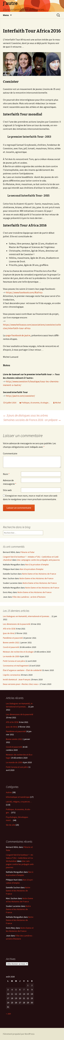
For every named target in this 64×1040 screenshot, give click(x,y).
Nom (6, 474)
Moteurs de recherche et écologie (18, 651)
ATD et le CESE (9, 628)
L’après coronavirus (11, 675)
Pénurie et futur (28, 552)
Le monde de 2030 (11, 656)
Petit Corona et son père (14, 661)
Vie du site (10, 825)
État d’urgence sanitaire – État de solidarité (22, 670)
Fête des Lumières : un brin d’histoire (29, 597)
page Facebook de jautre (18, 335)
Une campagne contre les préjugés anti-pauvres (38, 560)
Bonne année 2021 (11, 642)
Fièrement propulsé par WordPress (19, 1034)
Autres (9, 792)
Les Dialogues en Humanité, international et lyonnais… (27, 616)
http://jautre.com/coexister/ (20, 395)
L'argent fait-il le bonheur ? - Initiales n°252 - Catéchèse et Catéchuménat (19, 857)
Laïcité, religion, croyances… (19, 801)
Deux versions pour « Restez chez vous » (21, 684)
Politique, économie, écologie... (36, 402)
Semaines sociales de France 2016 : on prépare (32, 420)
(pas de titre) (9, 633)
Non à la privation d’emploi (37, 564)
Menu (6, 15)
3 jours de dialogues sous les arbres (25, 415)
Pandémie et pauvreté (13, 638)
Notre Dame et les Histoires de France (39, 573)
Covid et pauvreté (11, 647)
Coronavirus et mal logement (16, 665)
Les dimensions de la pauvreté (16, 624)
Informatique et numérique (18, 797)
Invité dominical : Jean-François (17, 679)
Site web (7, 490)
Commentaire (10, 453)
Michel (58, 402)
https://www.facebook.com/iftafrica (24, 292)
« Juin (8, 1013)
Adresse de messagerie (9, 482)
